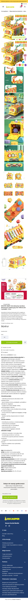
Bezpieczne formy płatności (9, 582)
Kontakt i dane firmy (7, 533)
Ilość (2, 334)
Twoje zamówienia (7, 554)
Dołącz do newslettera (10, 497)
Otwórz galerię (20, 37)
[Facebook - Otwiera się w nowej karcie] (6, 526)
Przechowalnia (6, 558)
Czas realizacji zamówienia (9, 586)
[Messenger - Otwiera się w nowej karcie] (9, 526)
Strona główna (4, 11)
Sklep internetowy (12, 599)
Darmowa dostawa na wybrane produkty (13, 584)
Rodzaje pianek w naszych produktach (12, 567)
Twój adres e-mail (6, 493)
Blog (3, 536)
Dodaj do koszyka (12, 342)
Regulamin (5, 571)
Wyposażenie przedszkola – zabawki (18, 11)
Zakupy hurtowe (6, 569)
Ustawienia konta (7, 556)
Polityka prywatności (7, 543)
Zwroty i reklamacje (7, 565)
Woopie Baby (6, 304)
